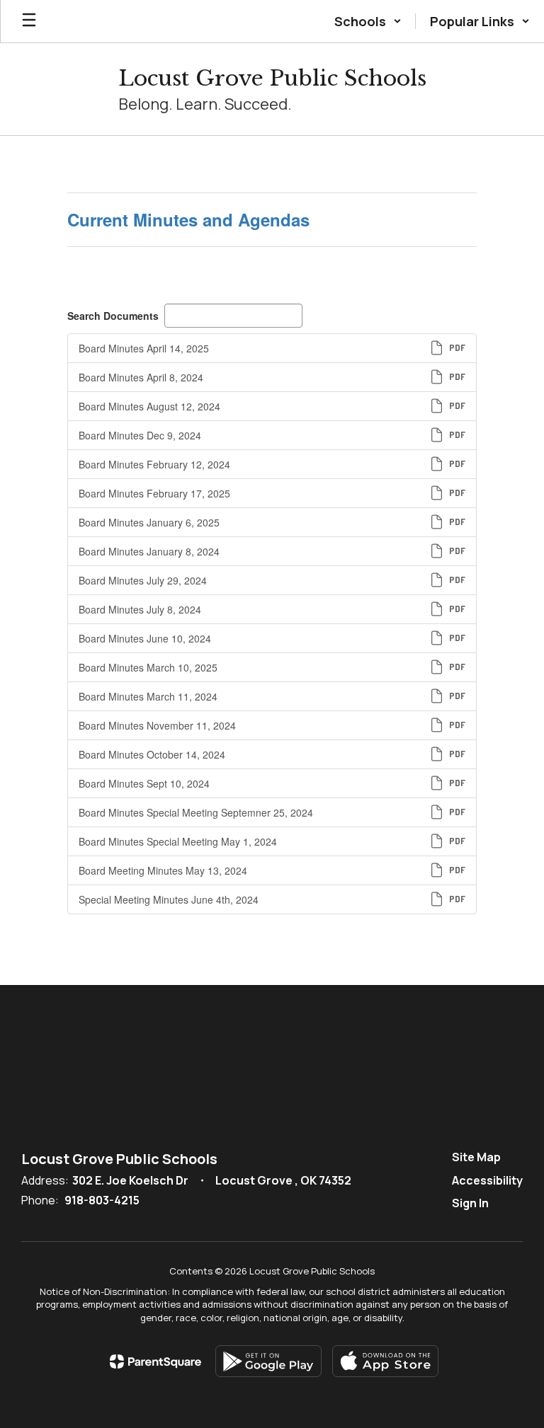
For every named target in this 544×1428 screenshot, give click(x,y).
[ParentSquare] (155, 1361)
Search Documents (113, 316)
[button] (368, 21)
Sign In (470, 1203)
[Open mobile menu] (29, 21)
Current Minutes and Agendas (188, 219)
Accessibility (487, 1180)
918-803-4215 (102, 1200)
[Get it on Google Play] (268, 1361)
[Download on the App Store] (385, 1361)
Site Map (476, 1157)
